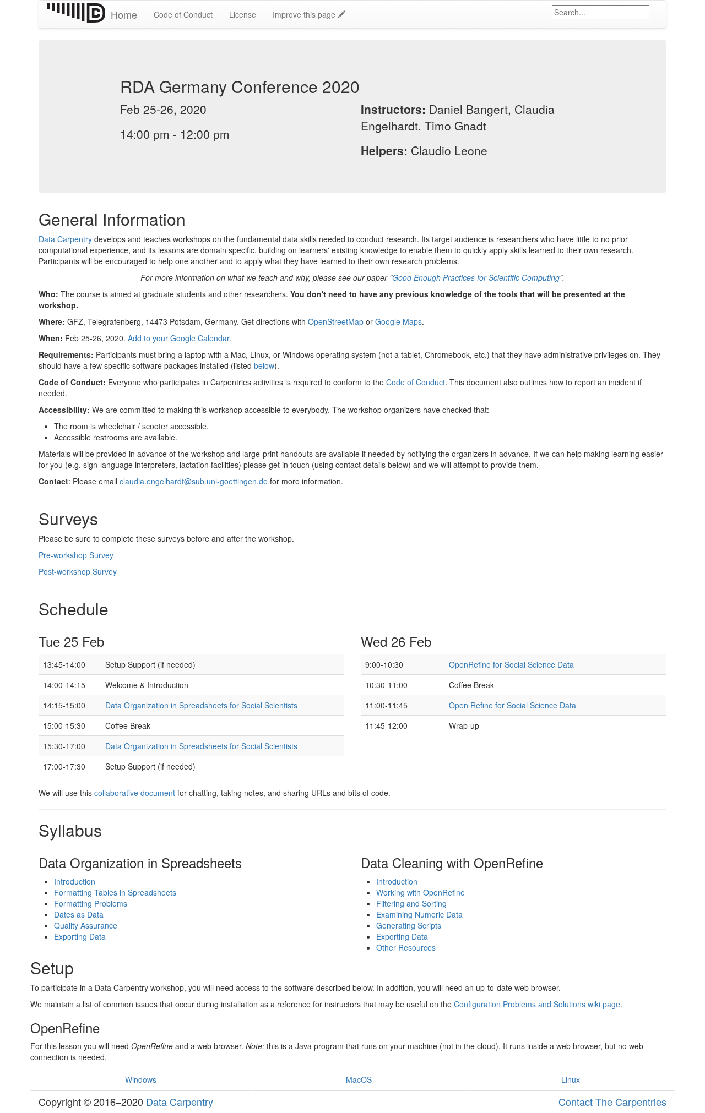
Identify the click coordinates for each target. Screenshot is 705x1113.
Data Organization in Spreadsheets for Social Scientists (201, 705)
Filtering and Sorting (411, 903)
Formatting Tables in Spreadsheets (115, 892)
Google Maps (398, 321)
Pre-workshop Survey (76, 554)
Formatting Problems (90, 903)
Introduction (74, 881)
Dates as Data (79, 914)
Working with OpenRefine (420, 892)
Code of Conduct (183, 14)
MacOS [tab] (359, 1079)
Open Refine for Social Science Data (512, 705)
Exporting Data (80, 936)
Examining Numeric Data (419, 914)
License (242, 14)
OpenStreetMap (336, 321)
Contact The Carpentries (612, 1101)
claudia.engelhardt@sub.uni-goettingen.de (194, 481)
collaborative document (134, 792)
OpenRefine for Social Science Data (511, 664)
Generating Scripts (408, 925)
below (264, 365)
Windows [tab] (140, 1079)
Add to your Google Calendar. (179, 337)
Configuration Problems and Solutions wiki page (537, 1004)
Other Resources (406, 947)
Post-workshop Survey (78, 571)
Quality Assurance (85, 925)
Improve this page (305, 14)
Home (124, 14)
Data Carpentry (65, 238)
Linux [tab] (570, 1079)
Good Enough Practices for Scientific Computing (476, 277)
